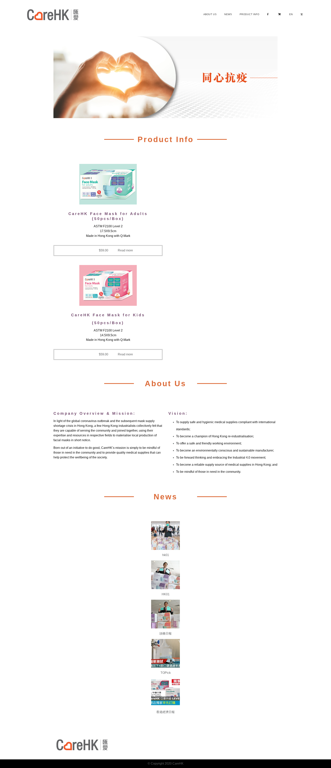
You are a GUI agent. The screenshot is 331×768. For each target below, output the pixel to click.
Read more (125, 250)
